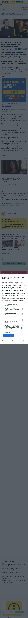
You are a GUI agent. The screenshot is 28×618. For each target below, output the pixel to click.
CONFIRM (8, 335)
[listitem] (14, 305)
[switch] (22, 309)
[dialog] (14, 309)
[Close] (24, 277)
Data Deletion (5, 340)
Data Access (14, 340)
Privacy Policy (22, 340)
